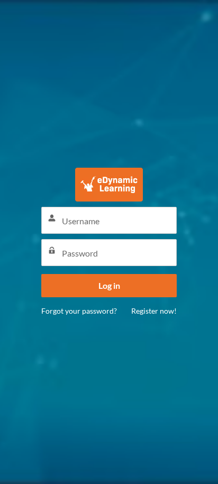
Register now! (154, 310)
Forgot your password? (79, 310)
